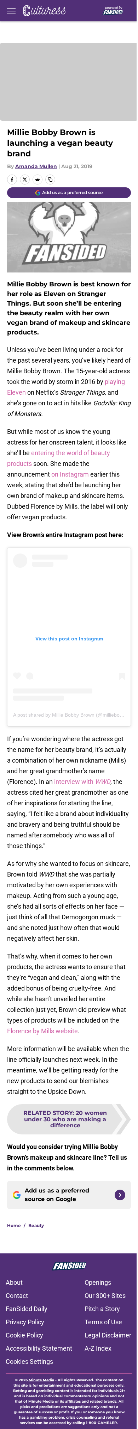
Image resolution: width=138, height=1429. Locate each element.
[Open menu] (11, 10)
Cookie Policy (24, 1335)
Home (14, 1225)
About (14, 1282)
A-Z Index (98, 1348)
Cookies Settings (29, 1361)
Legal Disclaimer (108, 1335)
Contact (17, 1295)
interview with (81, 781)
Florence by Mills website (42, 1031)
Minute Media (41, 1380)
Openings (98, 1282)
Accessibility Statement (39, 1348)
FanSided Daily (26, 1309)
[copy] (50, 180)
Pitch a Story (102, 1309)
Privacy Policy (25, 1322)
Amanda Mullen (36, 166)
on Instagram (70, 474)
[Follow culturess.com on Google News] (120, 1195)
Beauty (36, 1225)
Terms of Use (103, 1322)
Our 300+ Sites (105, 1295)
